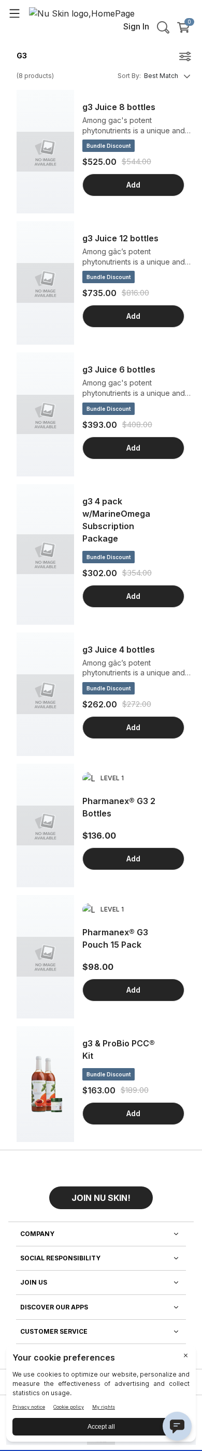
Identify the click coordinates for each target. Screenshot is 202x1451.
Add (133, 184)
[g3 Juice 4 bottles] (45, 694)
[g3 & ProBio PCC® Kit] (45, 1084)
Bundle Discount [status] (108, 146)
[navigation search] (163, 27)
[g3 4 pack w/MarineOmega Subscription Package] (45, 554)
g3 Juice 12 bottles (120, 238)
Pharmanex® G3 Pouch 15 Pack (115, 938)
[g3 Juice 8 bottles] (45, 151)
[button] (101, 1193)
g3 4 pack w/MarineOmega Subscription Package (116, 520)
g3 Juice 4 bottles (118, 649)
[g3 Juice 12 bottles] (45, 283)
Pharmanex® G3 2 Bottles (118, 807)
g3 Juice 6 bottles (118, 369)
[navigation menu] (14, 13)
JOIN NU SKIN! (101, 1198)
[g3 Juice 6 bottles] (45, 414)
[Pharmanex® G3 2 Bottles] (45, 825)
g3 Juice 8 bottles (118, 107)
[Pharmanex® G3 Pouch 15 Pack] (45, 956)
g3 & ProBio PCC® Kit (118, 1049)
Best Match (161, 76)
